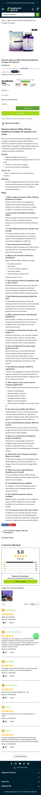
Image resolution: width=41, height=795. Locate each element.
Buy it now (20, 113)
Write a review (20, 581)
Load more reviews (20, 756)
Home (3, 20)
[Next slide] (37, 3)
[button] (3, 9)
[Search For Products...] (37, 15)
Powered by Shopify (30, 792)
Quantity (4, 104)
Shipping (4, 74)
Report (12, 622)
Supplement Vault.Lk (16, 792)
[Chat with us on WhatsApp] (36, 636)
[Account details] (33, 9)
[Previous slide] (3, 3)
